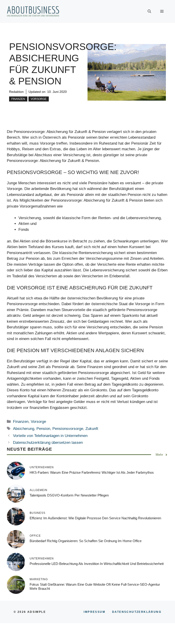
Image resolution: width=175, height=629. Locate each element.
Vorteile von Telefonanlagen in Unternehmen (50, 436)
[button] (149, 11)
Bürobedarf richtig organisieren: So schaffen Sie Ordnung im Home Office (86, 541)
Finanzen (18, 99)
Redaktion (16, 92)
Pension (43, 428)
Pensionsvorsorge (67, 428)
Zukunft (91, 428)
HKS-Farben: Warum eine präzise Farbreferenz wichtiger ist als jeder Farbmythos (92, 472)
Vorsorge (38, 99)
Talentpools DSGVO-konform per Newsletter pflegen (69, 495)
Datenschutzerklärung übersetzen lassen (48, 442)
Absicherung (23, 428)
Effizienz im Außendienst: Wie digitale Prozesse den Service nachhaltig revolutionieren (95, 518)
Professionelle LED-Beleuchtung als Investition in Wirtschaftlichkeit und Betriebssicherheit (97, 564)
